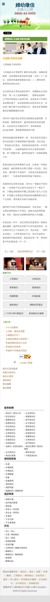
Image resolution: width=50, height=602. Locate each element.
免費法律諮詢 (9, 372)
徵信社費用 (8, 376)
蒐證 (5, 579)
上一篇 (9, 251)
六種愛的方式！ (13, 335)
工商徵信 (14, 279)
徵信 (5, 384)
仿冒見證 (40, 575)
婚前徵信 (14, 305)
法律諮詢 (36, 279)
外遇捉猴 (36, 296)
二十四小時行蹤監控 (13, 313)
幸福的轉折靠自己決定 (16, 343)
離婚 (8, 575)
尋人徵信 (14, 579)
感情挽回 (36, 287)
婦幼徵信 (25, 5)
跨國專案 (14, 296)
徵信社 (6, 368)
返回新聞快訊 (25, 251)
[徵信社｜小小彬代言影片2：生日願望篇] (36, 264)
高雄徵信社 (34, 583)
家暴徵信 (14, 287)
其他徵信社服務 (36, 313)
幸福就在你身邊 (13, 347)
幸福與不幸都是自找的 (16, 350)
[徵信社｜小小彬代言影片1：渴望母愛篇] (14, 264)
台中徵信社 (21, 583)
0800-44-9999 (25, 13)
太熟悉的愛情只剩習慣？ (17, 339)
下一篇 (41, 251)
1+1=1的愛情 (12, 327)
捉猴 (38, 572)
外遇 (45, 572)
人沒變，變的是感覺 (15, 331)
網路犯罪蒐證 (36, 305)
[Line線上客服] (25, 363)
